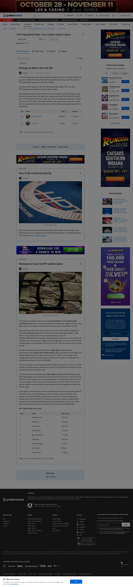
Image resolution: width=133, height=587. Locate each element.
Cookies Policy (14, 584)
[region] (66, 581)
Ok (76, 581)
